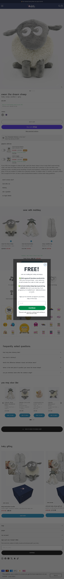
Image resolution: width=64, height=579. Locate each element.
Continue (32, 308)
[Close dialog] (45, 264)
